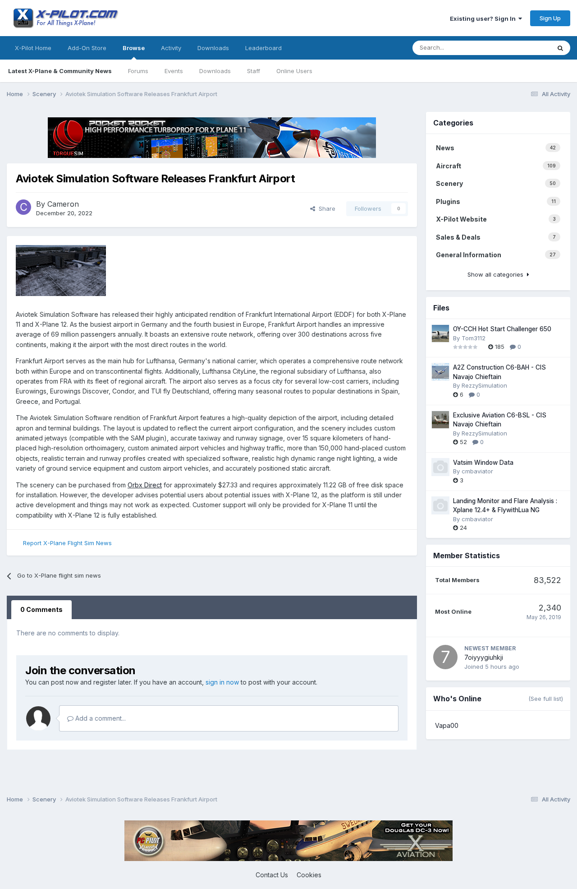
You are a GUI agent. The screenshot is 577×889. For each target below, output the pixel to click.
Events (174, 70)
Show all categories (497, 274)
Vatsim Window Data (483, 462)
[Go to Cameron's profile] (23, 207)
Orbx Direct (145, 485)
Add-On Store (87, 47)
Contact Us (272, 875)
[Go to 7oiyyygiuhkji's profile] (445, 657)
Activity (171, 47)
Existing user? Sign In (484, 18)
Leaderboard (263, 47)
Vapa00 (446, 725)
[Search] (560, 48)
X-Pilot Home (33, 47)
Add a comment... (99, 718)
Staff (253, 70)
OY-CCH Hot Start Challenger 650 (502, 329)
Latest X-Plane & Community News (60, 70)
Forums (138, 70)
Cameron (63, 203)
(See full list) (545, 698)
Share (325, 208)
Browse (134, 47)
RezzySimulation (484, 385)
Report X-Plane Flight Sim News (67, 542)
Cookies (309, 875)
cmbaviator (477, 471)
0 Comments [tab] (41, 609)
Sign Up (550, 18)
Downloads (215, 70)
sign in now (222, 682)
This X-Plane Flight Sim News (499, 47)
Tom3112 (473, 338)
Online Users (294, 70)
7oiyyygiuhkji (483, 657)
